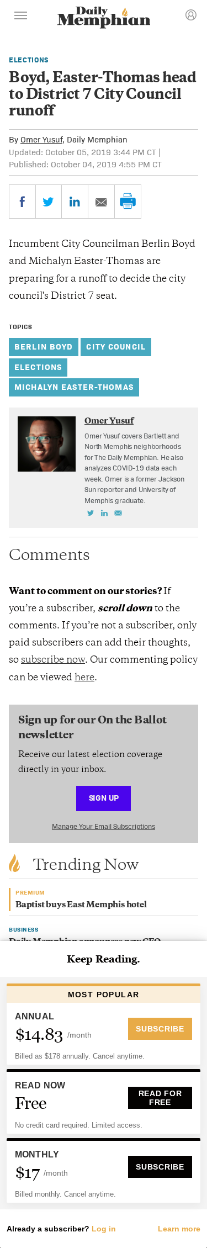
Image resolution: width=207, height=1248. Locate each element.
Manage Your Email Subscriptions (103, 826)
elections (38, 367)
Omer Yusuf (41, 139)
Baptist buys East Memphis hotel (81, 905)
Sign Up (104, 797)
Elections (29, 60)
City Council (116, 346)
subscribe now (53, 660)
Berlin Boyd (43, 346)
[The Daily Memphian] (104, 18)
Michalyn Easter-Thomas (74, 387)
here (84, 678)
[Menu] (21, 17)
